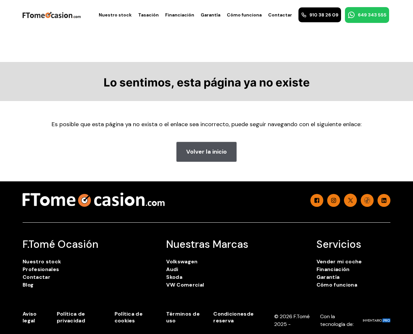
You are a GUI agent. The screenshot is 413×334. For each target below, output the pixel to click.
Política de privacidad (71, 317)
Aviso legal (30, 317)
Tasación (148, 15)
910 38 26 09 (323, 15)
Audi (172, 269)
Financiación (179, 15)
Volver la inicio (206, 152)
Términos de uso (183, 317)
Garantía (210, 15)
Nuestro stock (115, 15)
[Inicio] (52, 15)
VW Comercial (185, 284)
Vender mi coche (339, 261)
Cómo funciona (244, 15)
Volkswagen (181, 261)
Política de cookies (129, 317)
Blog (28, 284)
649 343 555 (372, 15)
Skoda (174, 277)
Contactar (280, 15)
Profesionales (41, 269)
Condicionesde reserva (233, 317)
